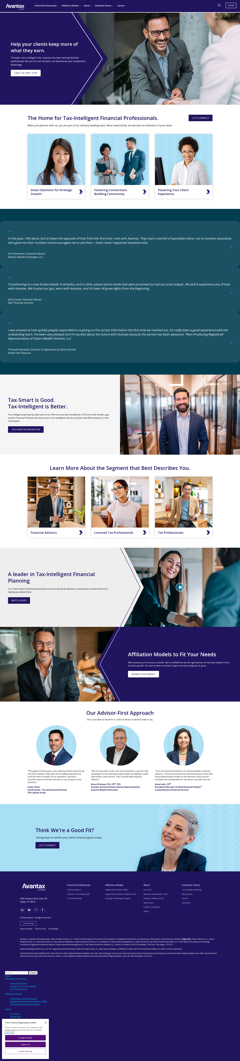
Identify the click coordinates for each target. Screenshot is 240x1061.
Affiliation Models (70, 5)
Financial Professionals (45, 5)
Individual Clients (103, 5)
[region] (25, 1039)
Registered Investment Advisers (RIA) (28, 1001)
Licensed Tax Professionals (113, 532)
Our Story (147, 890)
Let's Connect (200, 117)
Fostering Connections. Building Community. (111, 192)
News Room (149, 903)
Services (185, 898)
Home (8, 976)
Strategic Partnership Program (117, 898)
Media (146, 911)
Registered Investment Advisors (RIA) (120, 894)
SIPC (189, 939)
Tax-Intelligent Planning (191, 890)
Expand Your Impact (143, 674)
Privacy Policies (26, 929)
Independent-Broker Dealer (116, 890)
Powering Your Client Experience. (173, 192)
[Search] (219, 5)
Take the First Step (25, 72)
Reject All (25, 1044)
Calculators (186, 903)
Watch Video (19, 600)
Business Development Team (156, 894)
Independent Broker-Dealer (23, 998)
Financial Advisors (44, 532)
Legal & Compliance (152, 907)
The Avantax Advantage (25, 429)
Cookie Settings (28, 923)
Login (231, 5)
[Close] (45, 1022)
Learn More (9, 1032)
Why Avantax (187, 894)
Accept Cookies (25, 1038)
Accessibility (53, 929)
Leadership (15, 1016)
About (87, 5)
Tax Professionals (171, 532)
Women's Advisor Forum (154, 898)
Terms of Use (40, 929)
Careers (121, 5)
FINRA (184, 939)
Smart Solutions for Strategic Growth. (51, 192)
